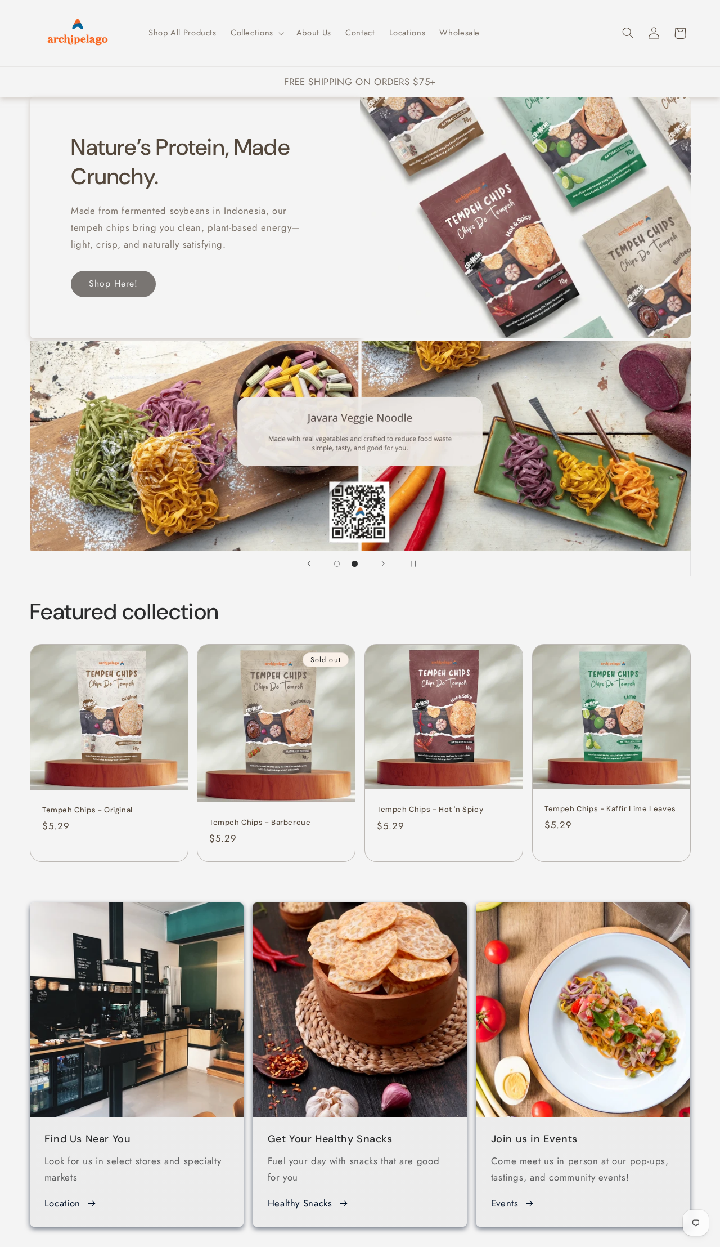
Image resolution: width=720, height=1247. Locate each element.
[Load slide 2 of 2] (355, 564)
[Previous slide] (308, 563)
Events (505, 1203)
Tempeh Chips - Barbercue (259, 822)
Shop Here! (113, 283)
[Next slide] (383, 563)
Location (62, 1203)
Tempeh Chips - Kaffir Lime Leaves (610, 809)
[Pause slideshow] (411, 563)
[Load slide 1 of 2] (337, 564)
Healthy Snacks (300, 1203)
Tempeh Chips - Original (87, 810)
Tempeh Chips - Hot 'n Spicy (430, 809)
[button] (256, 33)
